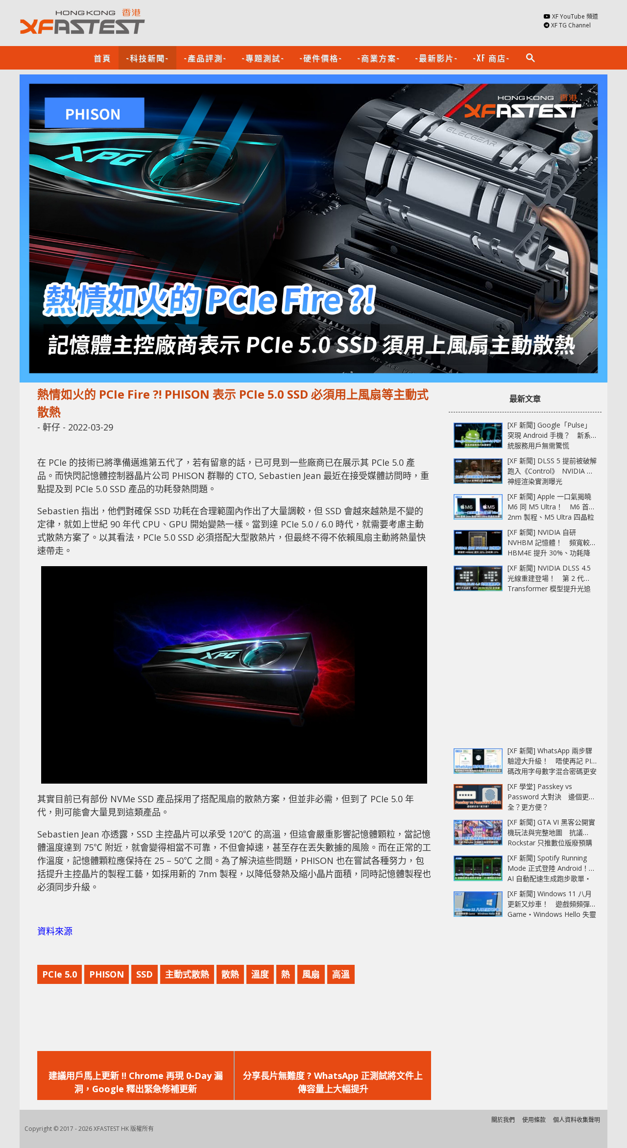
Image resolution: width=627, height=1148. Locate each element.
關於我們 (503, 1120)
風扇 (311, 974)
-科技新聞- (147, 58)
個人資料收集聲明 (576, 1120)
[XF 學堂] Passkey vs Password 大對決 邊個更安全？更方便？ (551, 797)
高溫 (341, 974)
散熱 (230, 974)
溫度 (260, 974)
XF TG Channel (571, 25)
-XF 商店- (491, 58)
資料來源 (54, 931)
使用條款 (534, 1120)
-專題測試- (263, 58)
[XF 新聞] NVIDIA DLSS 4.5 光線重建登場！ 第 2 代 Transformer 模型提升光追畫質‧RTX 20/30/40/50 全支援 (549, 588)
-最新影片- (436, 58)
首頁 (102, 58)
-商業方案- (378, 58)
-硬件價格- (320, 58)
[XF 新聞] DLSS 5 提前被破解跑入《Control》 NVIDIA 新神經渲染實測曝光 (552, 471)
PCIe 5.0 (59, 974)
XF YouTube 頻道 (575, 16)
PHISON (106, 974)
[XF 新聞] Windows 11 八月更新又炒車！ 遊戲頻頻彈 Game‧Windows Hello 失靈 (551, 904)
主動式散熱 (187, 974)
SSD (144, 974)
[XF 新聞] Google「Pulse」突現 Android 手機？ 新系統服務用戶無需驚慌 (549, 435)
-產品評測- (205, 58)
